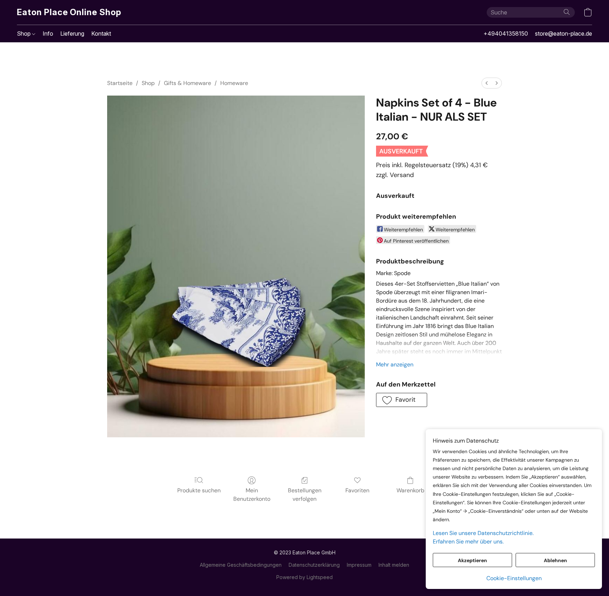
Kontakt (101, 33)
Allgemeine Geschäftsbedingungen (241, 565)
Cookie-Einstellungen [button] (514, 578)
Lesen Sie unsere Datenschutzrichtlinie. (483, 533)
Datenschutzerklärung (314, 565)
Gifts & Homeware (187, 83)
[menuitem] (487, 83)
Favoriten (357, 490)
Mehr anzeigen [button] (394, 364)
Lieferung (72, 33)
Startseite (120, 83)
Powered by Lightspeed (304, 577)
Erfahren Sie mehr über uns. (468, 541)
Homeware (234, 83)
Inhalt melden (394, 565)
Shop (24, 33)
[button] (69, 12)
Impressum (359, 565)
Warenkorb (410, 490)
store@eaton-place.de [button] (563, 33)
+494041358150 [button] (506, 33)
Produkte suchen (199, 490)
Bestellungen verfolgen (304, 495)
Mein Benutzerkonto (251, 495)
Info (48, 33)
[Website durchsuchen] (566, 12)
